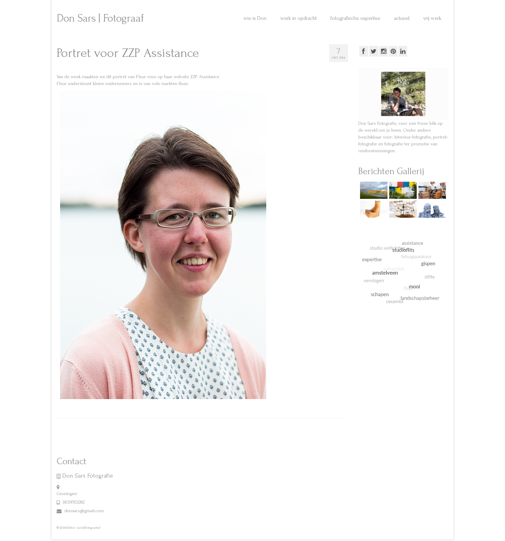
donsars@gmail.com (83, 510)
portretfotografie (160, 406)
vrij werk (196, 5)
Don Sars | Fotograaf (100, 18)
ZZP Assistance (204, 76)
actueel (175, 5)
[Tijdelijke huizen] (402, 190)
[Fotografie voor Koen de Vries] (431, 209)
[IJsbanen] (373, 190)
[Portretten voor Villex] (431, 190)
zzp (176, 406)
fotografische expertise (141, 5)
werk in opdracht (99, 5)
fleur (93, 406)
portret (142, 406)
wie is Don (69, 5)
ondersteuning (124, 406)
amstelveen (80, 406)
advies (65, 406)
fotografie (105, 406)
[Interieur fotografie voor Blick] (402, 209)
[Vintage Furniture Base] (373, 209)
